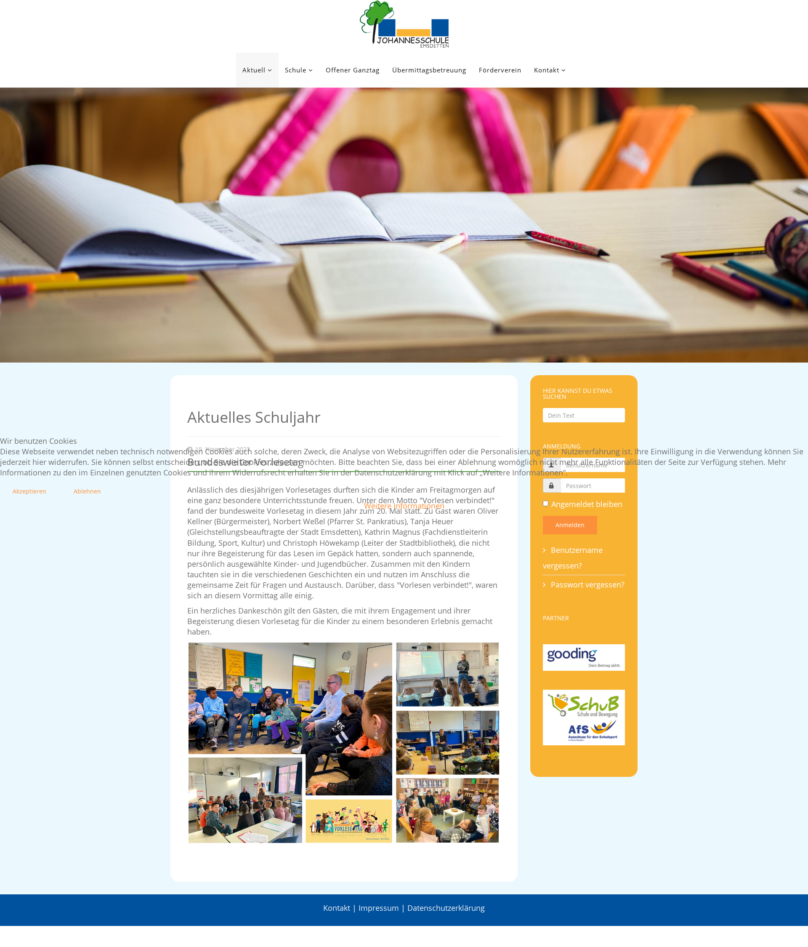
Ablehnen (87, 491)
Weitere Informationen (404, 506)
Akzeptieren (29, 491)
